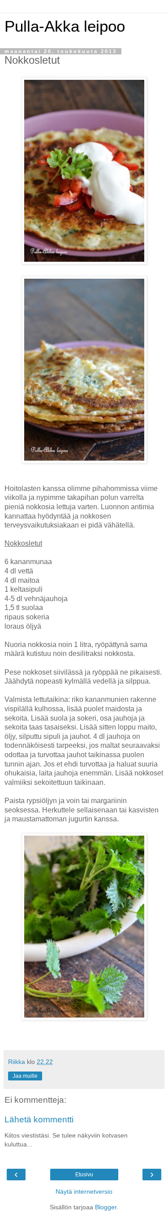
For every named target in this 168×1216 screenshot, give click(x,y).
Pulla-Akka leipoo (64, 26)
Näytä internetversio (84, 1191)
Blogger (105, 1207)
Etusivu (84, 1174)
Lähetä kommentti (38, 1119)
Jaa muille (25, 1076)
